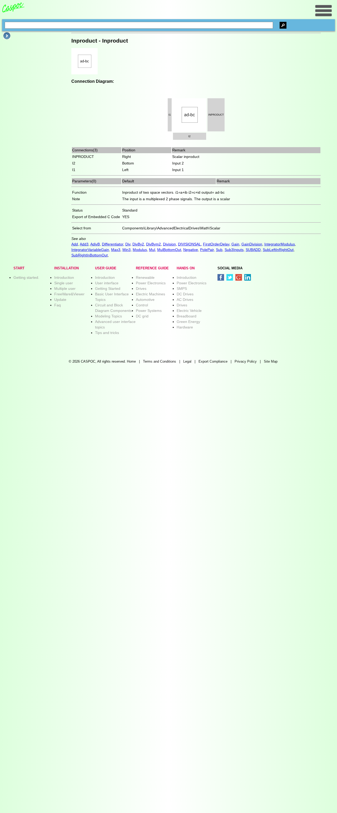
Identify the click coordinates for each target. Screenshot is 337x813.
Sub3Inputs (234, 250)
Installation (66, 268)
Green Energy (188, 322)
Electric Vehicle (189, 310)
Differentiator (112, 244)
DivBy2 (138, 244)
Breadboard (186, 316)
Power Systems (149, 310)
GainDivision (251, 244)
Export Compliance (213, 361)
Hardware (185, 327)
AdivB (95, 244)
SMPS (182, 288)
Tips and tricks (107, 333)
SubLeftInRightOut (278, 250)
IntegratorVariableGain (90, 250)
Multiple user (65, 288)
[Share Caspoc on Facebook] (220, 277)
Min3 (126, 250)
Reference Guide (152, 268)
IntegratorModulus (279, 244)
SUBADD (253, 250)
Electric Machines (150, 294)
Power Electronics (151, 283)
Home (131, 361)
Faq (57, 305)
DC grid (142, 316)
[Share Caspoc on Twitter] (229, 277)
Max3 (115, 250)
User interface (106, 283)
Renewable (145, 277)
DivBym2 (153, 244)
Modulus (140, 250)
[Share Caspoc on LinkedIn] (247, 277)
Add (74, 244)
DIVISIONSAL (189, 244)
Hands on (186, 268)
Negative (190, 250)
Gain (235, 244)
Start (18, 268)
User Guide (105, 268)
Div (127, 244)
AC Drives (185, 299)
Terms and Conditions (159, 361)
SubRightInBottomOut (89, 255)
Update (60, 299)
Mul (152, 250)
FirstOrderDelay (216, 244)
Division (169, 244)
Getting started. (26, 277)
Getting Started (107, 288)
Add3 (84, 244)
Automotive (145, 299)
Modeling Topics (108, 316)
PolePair (207, 250)
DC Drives (185, 294)
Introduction (64, 277)
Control (142, 305)
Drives (141, 288)
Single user (63, 283)
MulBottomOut (169, 250)
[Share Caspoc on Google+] (238, 277)
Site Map (270, 361)
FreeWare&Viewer (69, 294)
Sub (219, 250)
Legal (187, 361)
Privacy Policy (246, 361)
